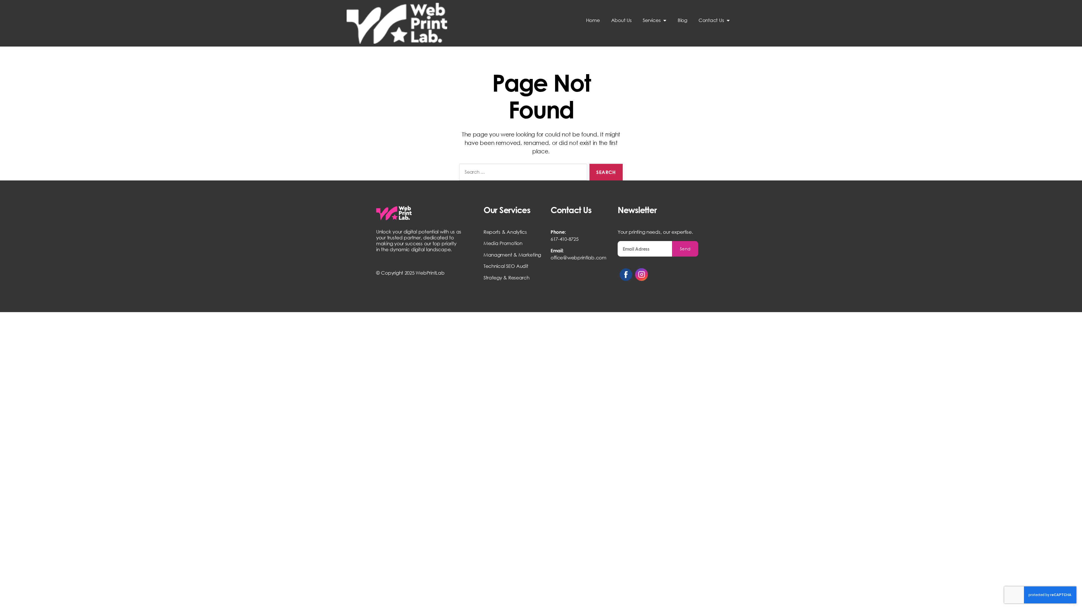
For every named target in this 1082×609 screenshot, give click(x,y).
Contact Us (711, 20)
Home (593, 20)
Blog (682, 20)
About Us (621, 20)
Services (651, 20)
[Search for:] (522, 173)
